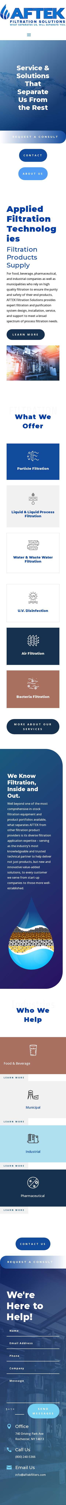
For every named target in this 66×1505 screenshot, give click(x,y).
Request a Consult (35, 136)
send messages (43, 1411)
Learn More (14, 1077)
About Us (33, 173)
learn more (25, 334)
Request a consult (30, 1262)
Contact (33, 155)
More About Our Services (33, 726)
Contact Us (33, 1244)
